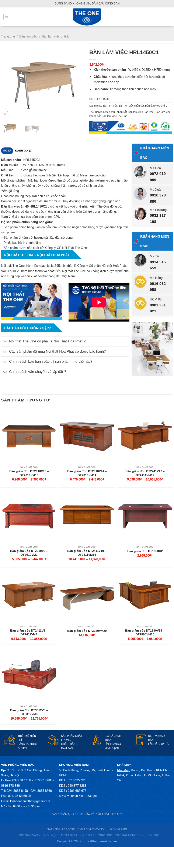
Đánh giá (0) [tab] (23, 150)
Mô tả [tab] (7, 150)
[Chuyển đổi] (5, 342)
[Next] (79, 83)
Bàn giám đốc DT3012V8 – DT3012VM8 (29, 712)
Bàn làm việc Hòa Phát (141, 112)
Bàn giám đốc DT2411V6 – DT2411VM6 (29, 632)
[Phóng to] (6, 113)
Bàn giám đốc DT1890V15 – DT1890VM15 (145, 632)
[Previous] (8, 83)
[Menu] (6, 17)
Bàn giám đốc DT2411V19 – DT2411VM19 (87, 552)
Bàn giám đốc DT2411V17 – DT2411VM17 (145, 473)
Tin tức (153, 835)
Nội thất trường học (96, 835)
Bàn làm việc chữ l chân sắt (111, 112)
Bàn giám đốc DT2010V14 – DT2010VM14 (87, 473)
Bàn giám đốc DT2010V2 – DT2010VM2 (29, 552)
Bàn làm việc (28, 36)
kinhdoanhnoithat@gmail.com (30, 801)
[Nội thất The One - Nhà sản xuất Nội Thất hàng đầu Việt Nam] (87, 16)
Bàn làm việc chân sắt (131, 105)
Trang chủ (8, 36)
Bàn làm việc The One (114, 116)
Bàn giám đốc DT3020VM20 (87, 630)
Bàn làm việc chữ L (55, 36)
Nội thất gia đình (64, 835)
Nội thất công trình (130, 835)
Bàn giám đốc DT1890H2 (145, 551)
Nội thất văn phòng (34, 835)
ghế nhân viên (86, 206)
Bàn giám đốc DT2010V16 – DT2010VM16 (29, 473)
